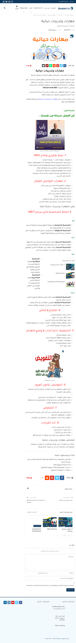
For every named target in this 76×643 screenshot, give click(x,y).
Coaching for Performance (56, 282)
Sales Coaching (60, 625)
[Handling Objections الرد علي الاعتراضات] (70, 609)
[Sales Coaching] (70, 628)
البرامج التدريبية (69, 526)
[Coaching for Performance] (70, 284)
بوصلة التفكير (48, 160)
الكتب (30, 8)
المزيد (17, 9)
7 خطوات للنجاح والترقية (57, 265)
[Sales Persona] (70, 275)
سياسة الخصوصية (63, 1)
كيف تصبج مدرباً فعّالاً (66, 500)
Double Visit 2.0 (38, 8)
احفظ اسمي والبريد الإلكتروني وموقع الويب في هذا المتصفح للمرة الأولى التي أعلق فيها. (50, 585)
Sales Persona (60, 273)
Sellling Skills (24, 8)
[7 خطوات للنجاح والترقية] (70, 267)
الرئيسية (53, 8)
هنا (55, 173)
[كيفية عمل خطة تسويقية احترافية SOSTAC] (70, 618)
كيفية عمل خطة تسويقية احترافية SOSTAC (60, 618)
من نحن (72, 1)
